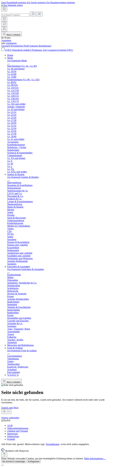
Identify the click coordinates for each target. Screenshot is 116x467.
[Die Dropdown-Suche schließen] (39, 14)
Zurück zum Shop (9, 407)
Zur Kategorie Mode (17, 60)
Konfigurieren (33, 461)
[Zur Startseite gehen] (12, 5)
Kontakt (11, 439)
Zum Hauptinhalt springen (14, 2)
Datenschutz (13, 436)
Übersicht (6, 46)
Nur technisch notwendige (13, 461)
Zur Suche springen (36, 2)
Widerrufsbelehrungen (17, 428)
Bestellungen (45, 46)
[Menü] (4, 9)
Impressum (12, 433)
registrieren (11, 43)
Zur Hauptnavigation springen (60, 2)
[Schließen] (2, 465)
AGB (10, 425)
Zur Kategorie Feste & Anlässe (22, 350)
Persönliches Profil (20, 46)
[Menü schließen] (8, 64)
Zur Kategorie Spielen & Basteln (23, 177)
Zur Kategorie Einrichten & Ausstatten (25, 269)
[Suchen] (33, 14)
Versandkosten (52, 444)
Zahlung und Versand (17, 431)
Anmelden (6, 40)
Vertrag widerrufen (10, 417)
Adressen (34, 46)
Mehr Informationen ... (95, 458)
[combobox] (15, 15)
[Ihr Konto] (4, 28)
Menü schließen (14, 35)
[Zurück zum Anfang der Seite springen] (4, 454)
